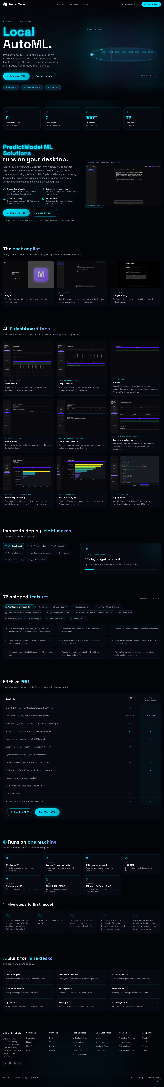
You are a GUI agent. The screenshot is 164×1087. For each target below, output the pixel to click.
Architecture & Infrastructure (20, 607)
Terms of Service (153, 1077)
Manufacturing (32, 1046)
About (144, 1038)
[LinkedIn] (15, 1063)
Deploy (52, 1046)
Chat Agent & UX (57, 619)
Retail (28, 1050)
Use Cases (146, 1042)
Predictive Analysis (127, 1038)
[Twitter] (5, 1063)
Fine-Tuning (101, 1050)
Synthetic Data (102, 1046)
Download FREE (131, 4)
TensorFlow (78, 1050)
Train (51, 1042)
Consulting (53, 1050)
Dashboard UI (79, 619)
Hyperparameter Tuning (60, 613)
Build (51, 1038)
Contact (145, 1050)
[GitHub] (10, 1063)
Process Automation (127, 1050)
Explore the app (44, 76)
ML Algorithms (78, 1042)
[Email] (20, 1063)
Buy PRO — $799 (151, 4)
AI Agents (100, 1038)
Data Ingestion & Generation (54, 607)
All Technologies (80, 1038)
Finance (29, 1042)
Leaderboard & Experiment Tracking (24, 613)
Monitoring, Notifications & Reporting (24, 619)
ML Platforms (101, 1042)
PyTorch (76, 1046)
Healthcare (30, 1038)
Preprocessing (82, 607)
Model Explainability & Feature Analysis (96, 613)
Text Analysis (124, 1046)
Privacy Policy (137, 1077)
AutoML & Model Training (109, 607)
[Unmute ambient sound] (158, 1081)
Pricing (145, 1046)
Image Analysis (125, 1042)
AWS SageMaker (80, 1054)
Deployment (128, 613)
